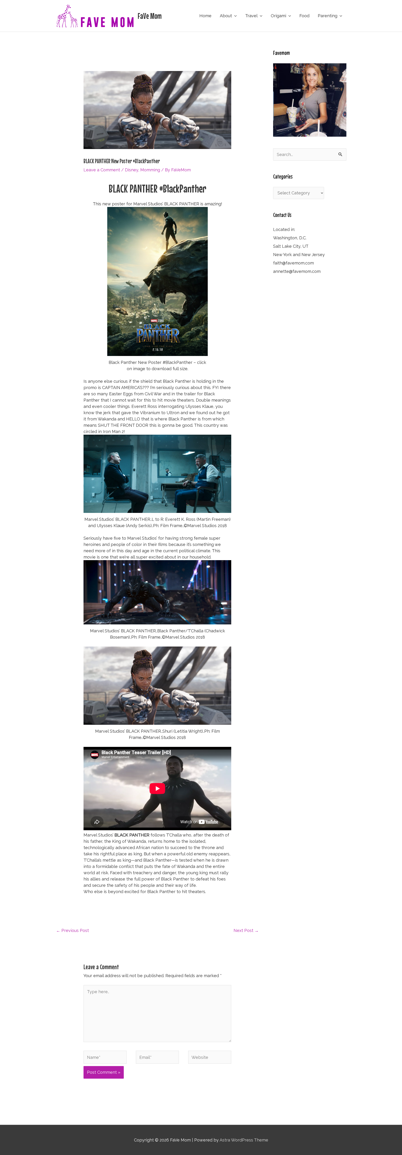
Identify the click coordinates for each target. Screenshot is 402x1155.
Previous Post (72, 930)
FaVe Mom (150, 15)
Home (205, 15)
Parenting (327, 15)
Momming (150, 169)
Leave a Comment (102, 169)
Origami (278, 15)
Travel (251, 15)
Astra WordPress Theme (244, 1140)
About (226, 15)
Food (304, 15)
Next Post (246, 930)
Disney (131, 169)
